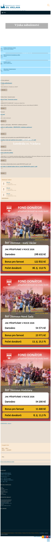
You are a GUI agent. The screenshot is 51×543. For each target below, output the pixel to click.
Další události (5, 198)
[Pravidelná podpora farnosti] (25, 238)
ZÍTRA (6, 448)
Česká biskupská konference (6, 499)
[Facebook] (45, 537)
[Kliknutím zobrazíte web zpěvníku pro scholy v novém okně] (7, 461)
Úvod (1, 487)
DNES (3, 448)
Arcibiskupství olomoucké (5, 500)
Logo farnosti (3, 494)
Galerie (1, 493)
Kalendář (2, 488)
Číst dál (3, 89)
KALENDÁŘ (9, 449)
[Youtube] (47, 537)
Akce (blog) (2, 490)
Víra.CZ (2, 504)
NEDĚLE (3, 449)
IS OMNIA (42, 532)
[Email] (49, 537)
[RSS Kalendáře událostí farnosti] (43, 537)
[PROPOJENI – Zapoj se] (25, 431)
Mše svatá (8, 182)
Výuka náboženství (6, 83)
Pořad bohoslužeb (4, 491)
